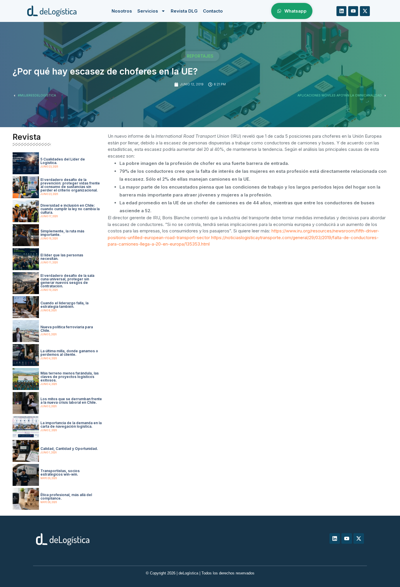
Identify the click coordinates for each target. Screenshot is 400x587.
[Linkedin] (341, 11)
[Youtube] (353, 11)
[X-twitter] (365, 11)
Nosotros (122, 11)
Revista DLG (184, 11)
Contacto (213, 11)
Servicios (147, 11)
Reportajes (200, 55)
